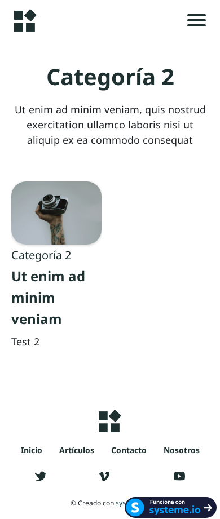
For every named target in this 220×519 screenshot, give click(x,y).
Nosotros (182, 450)
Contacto (129, 450)
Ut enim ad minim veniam (48, 297)
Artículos (76, 450)
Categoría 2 (41, 255)
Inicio (31, 450)
